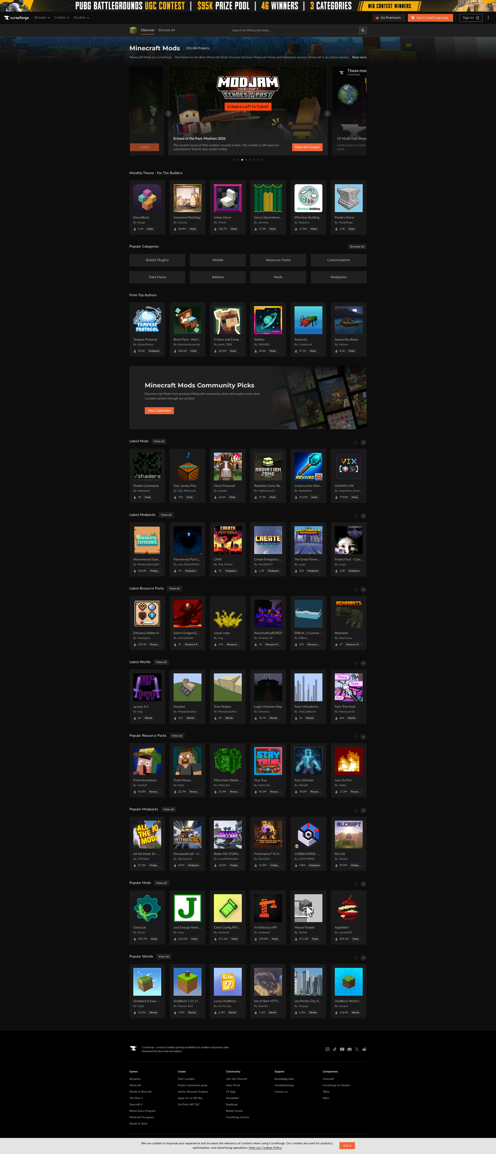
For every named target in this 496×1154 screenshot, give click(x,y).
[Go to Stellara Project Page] (268, 329)
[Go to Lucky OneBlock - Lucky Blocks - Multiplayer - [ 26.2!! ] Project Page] (228, 991)
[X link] (357, 1049)
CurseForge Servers (237, 1117)
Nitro (326, 1098)
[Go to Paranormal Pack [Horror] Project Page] (187, 549)
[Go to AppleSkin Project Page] (349, 917)
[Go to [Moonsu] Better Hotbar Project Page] (147, 623)
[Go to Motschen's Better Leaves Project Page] (228, 770)
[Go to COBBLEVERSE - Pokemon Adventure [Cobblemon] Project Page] (308, 844)
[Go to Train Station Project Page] (228, 697)
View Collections (159, 410)
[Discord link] (349, 1049)
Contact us (281, 1091)
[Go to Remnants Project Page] (349, 623)
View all (159, 441)
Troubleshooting (284, 1085)
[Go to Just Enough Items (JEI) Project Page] (187, 917)
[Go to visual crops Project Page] (228, 623)
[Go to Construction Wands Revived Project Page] (308, 476)
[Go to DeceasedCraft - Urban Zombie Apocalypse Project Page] (187, 844)
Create (60, 17)
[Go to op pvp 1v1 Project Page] (147, 697)
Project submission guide (192, 1085)
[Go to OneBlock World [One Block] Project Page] (349, 991)
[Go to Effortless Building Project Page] (308, 207)
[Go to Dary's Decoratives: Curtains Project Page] (268, 207)
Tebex (326, 1091)
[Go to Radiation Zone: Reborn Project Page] (268, 476)
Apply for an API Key (190, 1098)
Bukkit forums (234, 1111)
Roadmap (232, 1104)
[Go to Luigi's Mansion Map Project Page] (268, 697)
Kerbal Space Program (142, 1111)
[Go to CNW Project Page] (228, 549)
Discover (148, 30)
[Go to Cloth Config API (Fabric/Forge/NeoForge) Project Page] (228, 917)
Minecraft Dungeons (141, 1117)
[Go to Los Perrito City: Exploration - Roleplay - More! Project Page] (308, 991)
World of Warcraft (140, 1091)
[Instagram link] (327, 1049)
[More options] (488, 18)
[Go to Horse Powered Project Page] (228, 476)
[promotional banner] (248, 6)
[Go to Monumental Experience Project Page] (147, 549)
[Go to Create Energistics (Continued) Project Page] (268, 549)
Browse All (166, 30)
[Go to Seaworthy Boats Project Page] (349, 329)
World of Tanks (138, 1123)
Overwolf (328, 1079)
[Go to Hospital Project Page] (187, 697)
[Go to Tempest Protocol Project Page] (147, 329)
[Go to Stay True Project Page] (268, 770)
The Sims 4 (136, 1098)
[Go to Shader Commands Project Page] (147, 476)
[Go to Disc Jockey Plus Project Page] (187, 476)
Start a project (186, 1079)
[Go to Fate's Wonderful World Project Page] (308, 697)
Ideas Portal (233, 1085)
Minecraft (135, 1085)
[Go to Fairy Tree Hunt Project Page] (349, 697)
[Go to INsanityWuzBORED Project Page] (268, 623)
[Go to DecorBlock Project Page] (147, 207)
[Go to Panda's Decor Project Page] (349, 207)
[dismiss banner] (489, 5)
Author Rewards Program (193, 1091)
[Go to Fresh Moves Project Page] (187, 770)
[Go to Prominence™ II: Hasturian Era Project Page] (268, 844)
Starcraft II (135, 1104)
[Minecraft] (133, 30)
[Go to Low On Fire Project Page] (349, 770)
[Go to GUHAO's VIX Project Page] (349, 476)
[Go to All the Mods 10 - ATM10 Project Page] (147, 844)
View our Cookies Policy (265, 1147)
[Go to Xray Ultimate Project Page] (308, 770)
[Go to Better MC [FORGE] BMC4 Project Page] (228, 844)
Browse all (357, 246)
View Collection (297, 147)
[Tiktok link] (334, 1049)
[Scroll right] (363, 442)
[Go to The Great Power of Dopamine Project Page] (308, 549)
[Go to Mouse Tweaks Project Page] (308, 917)
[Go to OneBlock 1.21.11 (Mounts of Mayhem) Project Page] (187, 991)
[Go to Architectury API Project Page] (268, 917)
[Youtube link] (342, 1049)
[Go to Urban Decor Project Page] (228, 207)
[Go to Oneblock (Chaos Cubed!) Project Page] (147, 991)
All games (135, 1079)
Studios (79, 17)
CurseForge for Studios (336, 1085)
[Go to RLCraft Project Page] (349, 844)
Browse (40, 17)
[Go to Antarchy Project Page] (308, 329)
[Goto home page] (17, 18)
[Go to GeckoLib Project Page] (147, 917)
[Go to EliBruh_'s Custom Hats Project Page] (308, 623)
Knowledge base (284, 1079)
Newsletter (232, 1098)
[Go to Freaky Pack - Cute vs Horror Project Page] (349, 549)
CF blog (230, 1091)
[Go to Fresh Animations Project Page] (147, 770)
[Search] (363, 30)
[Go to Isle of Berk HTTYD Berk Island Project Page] (268, 991)
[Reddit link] (364, 1049)
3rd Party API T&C (189, 1104)
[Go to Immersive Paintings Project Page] (187, 207)
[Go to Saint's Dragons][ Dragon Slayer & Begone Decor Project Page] (187, 623)
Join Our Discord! (236, 1079)
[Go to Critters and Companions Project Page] (228, 329)
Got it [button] (347, 1145)
